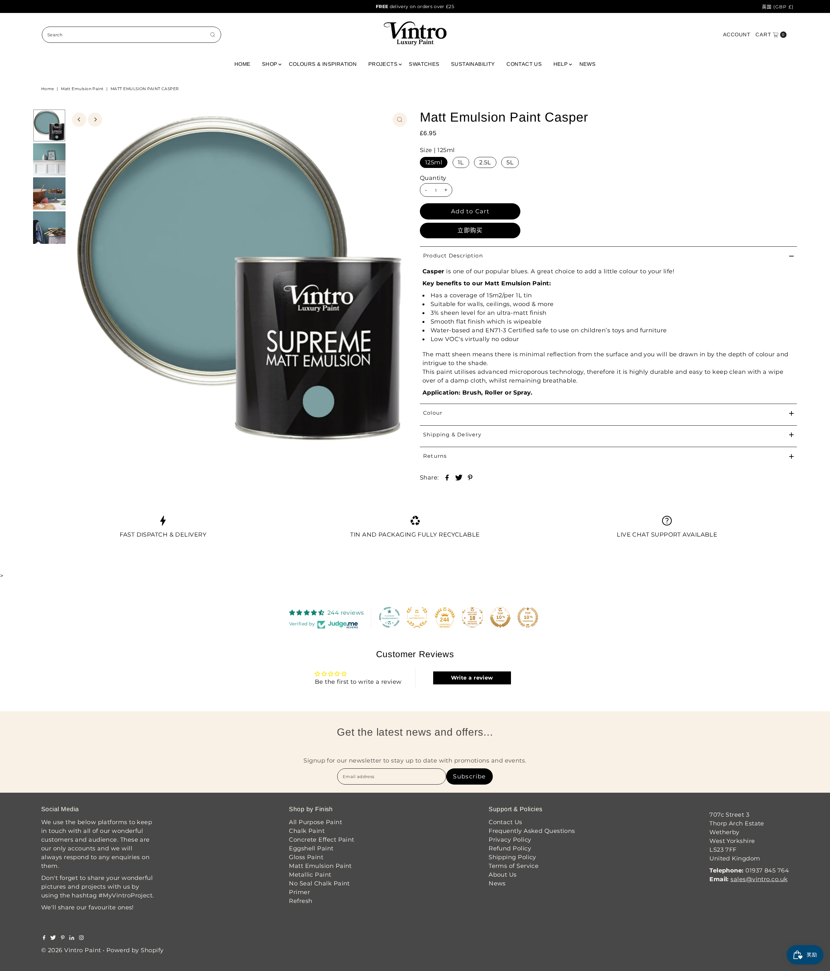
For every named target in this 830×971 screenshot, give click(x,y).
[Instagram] (81, 938)
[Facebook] (44, 938)
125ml (433, 162)
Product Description (453, 256)
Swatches (424, 64)
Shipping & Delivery (452, 435)
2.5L (485, 162)
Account (736, 34)
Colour (432, 413)
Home (242, 64)
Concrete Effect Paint (321, 839)
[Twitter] (53, 938)
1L (461, 162)
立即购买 (469, 230)
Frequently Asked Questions (532, 831)
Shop (270, 64)
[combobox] (131, 35)
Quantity (433, 178)
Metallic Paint (310, 874)
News (587, 64)
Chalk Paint (307, 831)
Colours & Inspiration (323, 64)
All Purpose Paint (315, 822)
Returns (435, 456)
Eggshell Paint (311, 848)
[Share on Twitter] (459, 477)
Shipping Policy (512, 857)
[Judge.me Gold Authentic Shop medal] (417, 617)
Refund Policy (510, 848)
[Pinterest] (63, 938)
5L (510, 162)
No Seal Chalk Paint (319, 883)
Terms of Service (514, 866)
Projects (382, 64)
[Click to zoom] (400, 119)
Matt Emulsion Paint (82, 88)
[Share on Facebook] (447, 477)
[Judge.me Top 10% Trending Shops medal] (527, 617)
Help (560, 64)
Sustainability (473, 64)
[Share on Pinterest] (470, 477)
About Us (503, 874)
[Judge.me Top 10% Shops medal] (500, 617)
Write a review (472, 678)
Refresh (300, 901)
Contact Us (524, 64)
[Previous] (79, 119)
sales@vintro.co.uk (759, 879)
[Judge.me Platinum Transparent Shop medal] (389, 617)
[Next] (95, 119)
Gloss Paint (306, 857)
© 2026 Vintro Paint (71, 950)
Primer (299, 892)
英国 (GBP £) (778, 7)
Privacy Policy (510, 839)
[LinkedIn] (71, 938)
